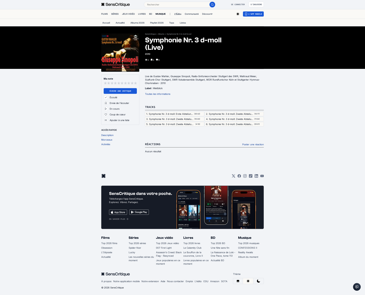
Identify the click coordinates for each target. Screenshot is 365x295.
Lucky (132, 252)
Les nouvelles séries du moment (141, 259)
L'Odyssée (106, 252)
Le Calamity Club (192, 247)
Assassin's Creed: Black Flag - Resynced (169, 254)
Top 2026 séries (137, 243)
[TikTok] (250, 177)
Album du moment (248, 257)
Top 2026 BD (218, 243)
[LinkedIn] (256, 177)
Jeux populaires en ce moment (168, 262)
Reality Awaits (245, 252)
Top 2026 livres (191, 243)
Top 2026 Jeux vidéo (167, 243)
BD (213, 238)
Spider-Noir (135, 247)
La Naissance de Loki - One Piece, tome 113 (223, 254)
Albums (161, 34)
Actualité (106, 257)
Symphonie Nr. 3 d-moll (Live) (179, 34)
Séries (134, 238)
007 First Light (164, 247)
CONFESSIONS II (247, 247)
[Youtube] (262, 177)
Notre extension (150, 281)
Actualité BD (217, 260)
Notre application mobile (126, 281)
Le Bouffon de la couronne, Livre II (193, 254)
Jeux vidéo (164, 238)
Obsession (106, 247)
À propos (106, 281)
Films (105, 238)
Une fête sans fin (220, 247)
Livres (188, 238)
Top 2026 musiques (248, 243)
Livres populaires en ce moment (196, 262)
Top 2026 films (109, 243)
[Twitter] (233, 177)
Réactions (152, 144)
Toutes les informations (157, 94)
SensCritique (150, 34)
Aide (163, 281)
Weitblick (158, 88)
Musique (244, 238)
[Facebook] (239, 177)
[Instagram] (245, 177)
